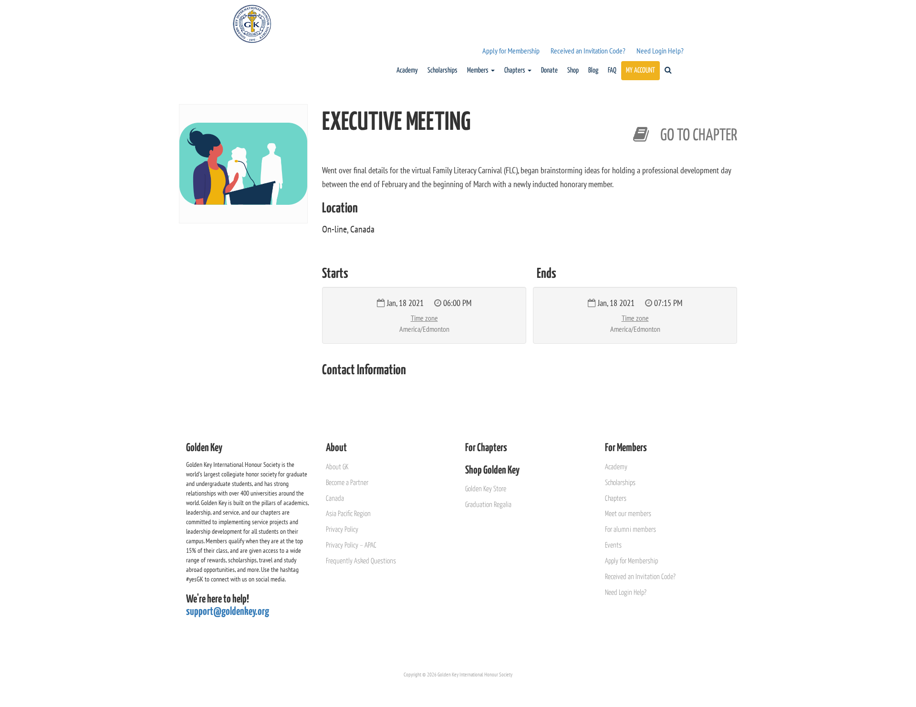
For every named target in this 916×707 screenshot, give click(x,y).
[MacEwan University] (685, 118)
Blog (593, 70)
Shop (573, 70)
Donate (549, 70)
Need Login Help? (660, 50)
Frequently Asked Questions (361, 561)
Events (613, 545)
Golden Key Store (485, 489)
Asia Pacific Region (348, 513)
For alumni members (630, 529)
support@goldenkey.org (227, 611)
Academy (407, 70)
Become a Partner (347, 482)
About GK (337, 467)
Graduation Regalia (488, 504)
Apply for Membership (511, 50)
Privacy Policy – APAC (351, 545)
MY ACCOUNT (640, 70)
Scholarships (442, 70)
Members (478, 70)
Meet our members (628, 513)
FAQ (612, 70)
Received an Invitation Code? (588, 50)
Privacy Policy (342, 529)
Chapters (515, 70)
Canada (335, 498)
